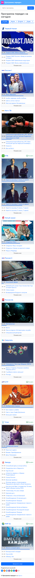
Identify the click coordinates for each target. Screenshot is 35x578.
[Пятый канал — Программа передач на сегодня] (3, 218)
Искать (30, 8)
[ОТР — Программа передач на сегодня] (3, 382)
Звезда (8, 462)
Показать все (17, 65)
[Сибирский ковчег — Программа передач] (17, 435)
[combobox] (14, 8)
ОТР (6, 382)
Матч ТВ (8, 111)
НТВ (6, 156)
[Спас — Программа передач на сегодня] (3, 422)
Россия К (8, 258)
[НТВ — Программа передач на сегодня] (3, 155)
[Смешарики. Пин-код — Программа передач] (17, 353)
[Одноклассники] (4, 571)
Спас (7, 422)
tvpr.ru (20, 575)
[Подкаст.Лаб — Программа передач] (17, 41)
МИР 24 (8, 524)
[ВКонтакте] (2, 571)
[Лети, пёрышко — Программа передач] (17, 83)
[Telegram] (7, 571)
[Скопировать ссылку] (19, 571)
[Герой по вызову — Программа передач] (17, 168)
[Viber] (9, 571)
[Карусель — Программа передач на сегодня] (3, 340)
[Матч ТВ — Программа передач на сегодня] (3, 110)
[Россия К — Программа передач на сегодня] (3, 258)
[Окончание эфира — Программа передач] (17, 271)
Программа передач (12, 2)
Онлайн (30, 156)
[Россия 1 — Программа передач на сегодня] (3, 70)
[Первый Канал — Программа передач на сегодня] (3, 28)
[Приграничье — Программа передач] (17, 312)
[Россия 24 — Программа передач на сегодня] (3, 300)
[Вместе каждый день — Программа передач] (17, 536)
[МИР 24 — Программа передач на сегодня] (3, 523)
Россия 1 (8, 70)
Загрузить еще (17, 564)
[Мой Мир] (14, 571)
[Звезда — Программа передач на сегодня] (3, 462)
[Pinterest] (16, 571)
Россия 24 (9, 300)
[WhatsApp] (12, 571)
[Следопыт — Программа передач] (17, 230)
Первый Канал (11, 29)
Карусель (9, 340)
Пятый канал (10, 218)
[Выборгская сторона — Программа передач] (17, 394)
